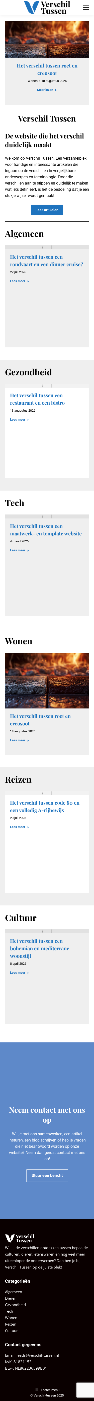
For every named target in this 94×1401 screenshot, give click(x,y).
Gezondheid (15, 1304)
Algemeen (13, 1291)
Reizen (10, 1324)
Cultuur (11, 1330)
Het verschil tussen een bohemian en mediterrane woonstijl (39, 948)
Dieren (11, 1298)
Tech (9, 1311)
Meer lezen (45, 90)
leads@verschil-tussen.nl (38, 1355)
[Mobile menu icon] (86, 7)
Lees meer (17, 281)
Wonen (33, 81)
